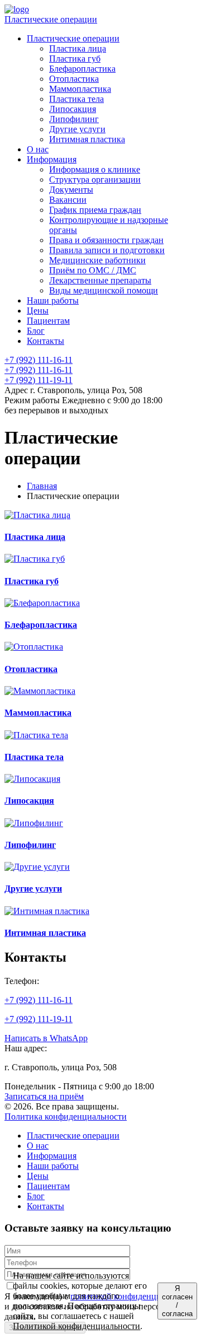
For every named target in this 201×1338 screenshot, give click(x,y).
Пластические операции (50, 19)
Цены (38, 1176)
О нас (38, 1145)
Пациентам (48, 1186)
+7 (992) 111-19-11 (38, 380)
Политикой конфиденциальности (76, 1326)
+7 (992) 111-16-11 (38, 360)
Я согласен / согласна (177, 1301)
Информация (51, 1155)
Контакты (45, 1206)
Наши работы (53, 1166)
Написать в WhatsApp (46, 1038)
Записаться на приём (44, 1096)
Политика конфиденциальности (65, 1116)
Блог (36, 1196)
